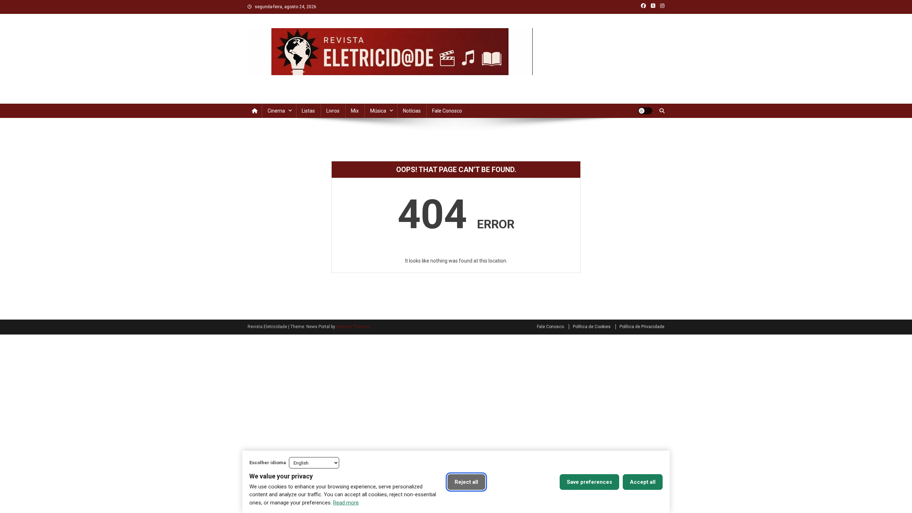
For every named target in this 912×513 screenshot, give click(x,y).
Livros (333, 111)
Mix (355, 111)
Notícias (412, 111)
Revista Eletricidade (299, 82)
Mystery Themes (352, 326)
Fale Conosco (447, 111)
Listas (308, 111)
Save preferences (589, 482)
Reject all (466, 482)
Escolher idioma (267, 462)
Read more (346, 502)
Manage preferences (522, 482)
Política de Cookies (592, 326)
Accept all (643, 482)
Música (378, 111)
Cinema (276, 111)
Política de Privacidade (642, 326)
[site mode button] (645, 110)
